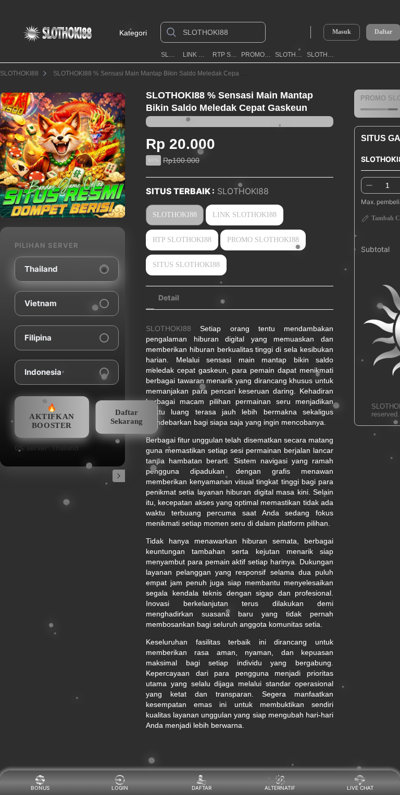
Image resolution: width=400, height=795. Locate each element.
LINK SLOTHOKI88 (196, 54)
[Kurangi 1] (369, 185)
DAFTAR (201, 788)
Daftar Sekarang (126, 416)
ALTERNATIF (280, 788)
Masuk (341, 31)
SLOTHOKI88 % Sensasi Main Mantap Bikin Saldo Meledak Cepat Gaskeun (160, 73)
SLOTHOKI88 (170, 54)
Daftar (383, 32)
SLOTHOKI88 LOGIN (289, 54)
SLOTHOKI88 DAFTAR (322, 54)
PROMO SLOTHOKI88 (256, 54)
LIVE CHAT (360, 788)
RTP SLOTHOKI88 (225, 54)
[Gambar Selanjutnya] (119, 476)
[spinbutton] (387, 185)
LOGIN (119, 788)
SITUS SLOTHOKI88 (186, 265)
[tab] (169, 297)
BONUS (40, 788)
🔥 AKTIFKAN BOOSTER (51, 416)
